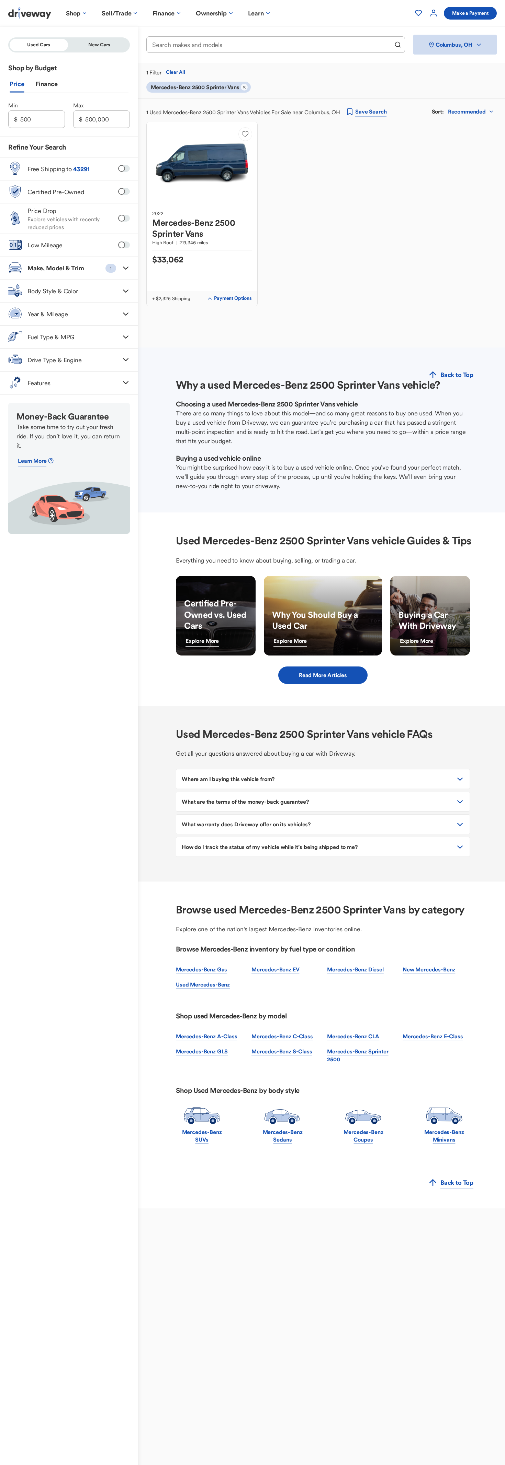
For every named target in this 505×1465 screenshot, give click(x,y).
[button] (69, 268)
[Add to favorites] (245, 134)
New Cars (99, 45)
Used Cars (38, 45)
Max (78, 105)
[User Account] (433, 13)
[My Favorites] (418, 13)
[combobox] (271, 44)
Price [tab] (17, 84)
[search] (398, 44)
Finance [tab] (46, 84)
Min (13, 105)
